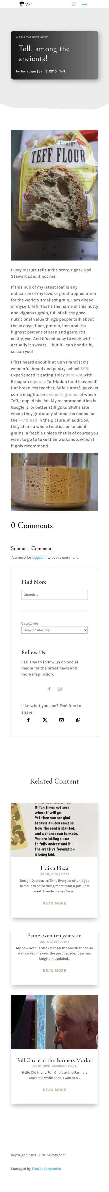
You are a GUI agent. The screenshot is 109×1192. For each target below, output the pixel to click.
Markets (59, 1066)
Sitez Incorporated (46, 1169)
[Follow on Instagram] (60, 689)
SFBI (84, 368)
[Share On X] (45, 719)
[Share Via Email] (62, 719)
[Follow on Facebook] (49, 689)
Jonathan (28, 71)
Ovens (64, 941)
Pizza (65, 874)
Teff (62, 71)
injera (35, 381)
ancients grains (61, 394)
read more (54, 903)
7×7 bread (28, 420)
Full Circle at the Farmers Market (54, 1060)
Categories (30, 623)
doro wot (74, 374)
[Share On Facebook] (28, 719)
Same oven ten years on (54, 935)
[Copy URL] (78, 719)
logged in (39, 557)
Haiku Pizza (54, 868)
